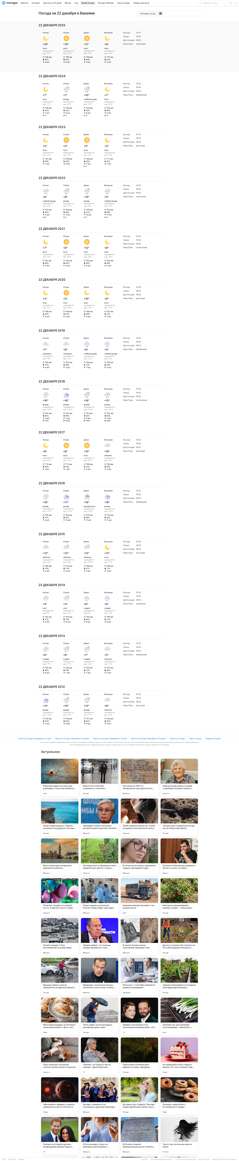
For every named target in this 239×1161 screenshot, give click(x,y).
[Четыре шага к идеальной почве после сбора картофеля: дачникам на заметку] (179, 817)
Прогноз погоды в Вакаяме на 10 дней (148, 738)
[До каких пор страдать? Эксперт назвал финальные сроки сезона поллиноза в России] (139, 1096)
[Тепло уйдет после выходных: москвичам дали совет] (99, 1016)
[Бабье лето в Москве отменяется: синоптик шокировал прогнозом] (99, 777)
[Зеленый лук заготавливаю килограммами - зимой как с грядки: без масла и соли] (179, 1016)
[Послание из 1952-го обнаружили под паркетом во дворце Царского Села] (139, 777)
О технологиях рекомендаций (185, 1159)
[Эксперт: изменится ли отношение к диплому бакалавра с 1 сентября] (99, 1096)
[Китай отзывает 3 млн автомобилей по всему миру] (59, 936)
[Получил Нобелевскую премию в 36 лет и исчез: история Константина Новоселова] (179, 857)
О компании (12, 1159)
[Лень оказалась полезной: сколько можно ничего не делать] (59, 1056)
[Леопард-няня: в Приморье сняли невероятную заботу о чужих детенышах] (99, 857)
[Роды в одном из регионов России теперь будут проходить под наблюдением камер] (99, 897)
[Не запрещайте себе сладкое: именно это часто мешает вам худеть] (179, 1056)
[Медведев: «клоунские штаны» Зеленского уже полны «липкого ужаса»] (99, 976)
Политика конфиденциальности (161, 1159)
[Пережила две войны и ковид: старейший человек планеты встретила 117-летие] (179, 777)
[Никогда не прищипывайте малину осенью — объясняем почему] (179, 897)
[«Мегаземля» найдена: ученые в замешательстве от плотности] (59, 1096)
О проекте (144, 1159)
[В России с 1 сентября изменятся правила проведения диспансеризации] (139, 976)
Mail (3, 1159)
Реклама (21, 1159)
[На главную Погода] (11, 3)
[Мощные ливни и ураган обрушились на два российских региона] (59, 976)
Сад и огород (195, 738)
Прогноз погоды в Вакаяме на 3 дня (34, 738)
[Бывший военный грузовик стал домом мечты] (139, 897)
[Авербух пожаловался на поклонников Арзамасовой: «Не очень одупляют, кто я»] (139, 1016)
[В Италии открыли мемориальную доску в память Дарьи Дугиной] (139, 1135)
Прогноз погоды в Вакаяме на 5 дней (72, 738)
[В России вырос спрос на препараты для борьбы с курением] (99, 1135)
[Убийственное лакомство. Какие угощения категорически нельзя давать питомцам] (139, 817)
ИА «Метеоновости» (229, 1159)
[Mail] (3, 3)
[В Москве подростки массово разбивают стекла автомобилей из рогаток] (59, 777)
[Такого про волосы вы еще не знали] (179, 1135)
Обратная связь (204, 1159)
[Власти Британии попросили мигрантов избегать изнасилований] (59, 857)
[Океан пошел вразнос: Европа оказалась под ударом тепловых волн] (59, 817)
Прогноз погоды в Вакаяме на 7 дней (110, 738)
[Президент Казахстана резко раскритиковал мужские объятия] (99, 817)
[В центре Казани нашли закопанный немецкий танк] (139, 936)
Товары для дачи (213, 738)
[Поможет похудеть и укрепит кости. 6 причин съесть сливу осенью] (59, 897)
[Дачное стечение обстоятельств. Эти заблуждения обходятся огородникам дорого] (179, 936)
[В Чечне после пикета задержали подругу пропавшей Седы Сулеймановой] (139, 857)
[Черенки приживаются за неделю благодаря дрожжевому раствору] (179, 976)
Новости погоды (177, 738)
